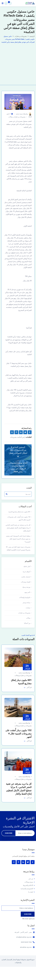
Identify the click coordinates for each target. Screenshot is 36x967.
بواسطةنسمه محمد (24, 673)
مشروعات (13, 437)
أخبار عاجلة (27, 566)
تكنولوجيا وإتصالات (24, 597)
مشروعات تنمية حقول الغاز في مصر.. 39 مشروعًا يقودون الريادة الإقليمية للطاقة (18, 548)
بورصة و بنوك (26, 587)
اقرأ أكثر (29, 687)
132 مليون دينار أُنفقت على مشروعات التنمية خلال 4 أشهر (18, 518)
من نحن (31, 879)
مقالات (10, 117)
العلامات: (29, 437)
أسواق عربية (26, 572)
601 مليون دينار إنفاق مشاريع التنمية (19, 512)
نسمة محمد (19, 114)
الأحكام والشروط (28, 885)
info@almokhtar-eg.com (24, 937)
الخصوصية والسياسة (27, 889)
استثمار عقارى (25, 577)
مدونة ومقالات (28, 882)
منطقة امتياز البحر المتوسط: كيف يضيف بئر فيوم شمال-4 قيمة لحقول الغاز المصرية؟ (18, 539)
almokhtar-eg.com (26, 947)
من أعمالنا (27, 623)
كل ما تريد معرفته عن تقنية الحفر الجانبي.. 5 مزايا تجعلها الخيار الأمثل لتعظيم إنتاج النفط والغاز (17, 528)
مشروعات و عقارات (21, 36)
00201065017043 (26, 942)
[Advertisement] (18, 63)
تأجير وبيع (27, 592)
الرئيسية (32, 36)
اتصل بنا (30, 892)
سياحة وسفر (26, 602)
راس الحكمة (21, 437)
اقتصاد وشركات (25, 582)
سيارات (28, 608)
